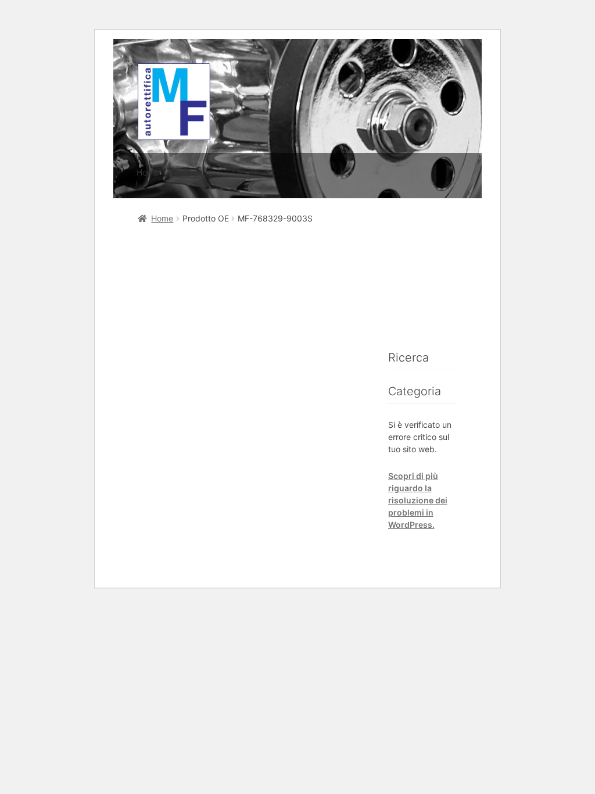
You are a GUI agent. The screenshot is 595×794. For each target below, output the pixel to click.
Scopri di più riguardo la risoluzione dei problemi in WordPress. (417, 500)
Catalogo (195, 172)
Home (148, 172)
